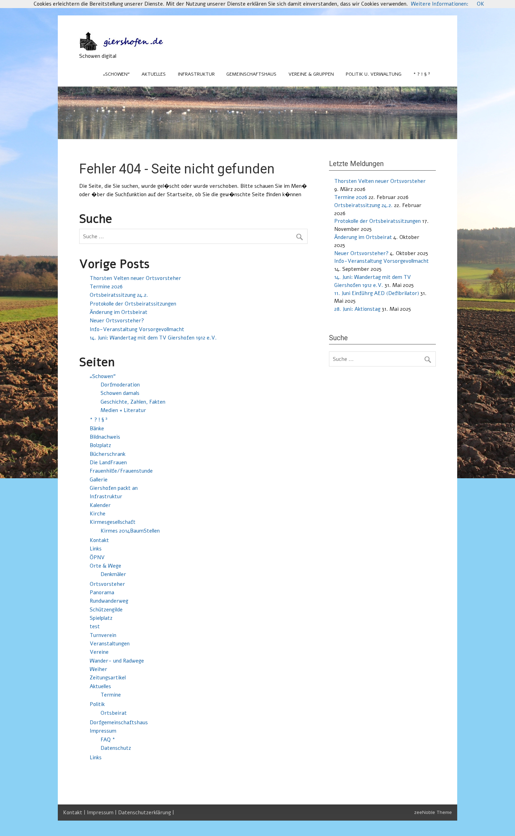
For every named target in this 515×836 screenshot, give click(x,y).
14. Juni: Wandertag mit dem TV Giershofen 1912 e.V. (153, 337)
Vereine (99, 652)
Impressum (103, 730)
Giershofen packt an (114, 488)
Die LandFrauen (108, 462)
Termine (111, 694)
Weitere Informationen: (439, 3)
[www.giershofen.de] (128, 48)
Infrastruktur (196, 74)
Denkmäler (113, 574)
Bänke (97, 428)
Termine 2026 (106, 286)
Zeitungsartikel (108, 677)
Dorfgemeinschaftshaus (119, 722)
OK (480, 3)
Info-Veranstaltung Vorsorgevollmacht (137, 329)
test (95, 626)
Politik (97, 704)
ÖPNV (97, 557)
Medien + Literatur (123, 410)
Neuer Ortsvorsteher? (117, 320)
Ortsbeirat (114, 713)
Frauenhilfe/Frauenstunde (121, 470)
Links (96, 548)
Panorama (102, 592)
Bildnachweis (105, 436)
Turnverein (103, 635)
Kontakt (99, 540)
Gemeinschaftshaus (251, 74)
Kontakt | (75, 812)
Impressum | (102, 812)
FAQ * (108, 739)
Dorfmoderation (120, 384)
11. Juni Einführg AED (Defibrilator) (376, 293)
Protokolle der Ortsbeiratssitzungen (133, 303)
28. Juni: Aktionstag (357, 309)
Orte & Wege (105, 565)
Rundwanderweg (109, 600)
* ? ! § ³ (421, 74)
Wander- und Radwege (117, 660)
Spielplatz (101, 618)
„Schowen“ (116, 74)
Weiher (98, 669)
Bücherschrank (107, 454)
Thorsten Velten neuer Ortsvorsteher (135, 278)
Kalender (100, 505)
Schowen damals (120, 393)
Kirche (97, 513)
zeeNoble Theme (433, 812)
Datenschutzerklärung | (146, 812)
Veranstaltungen (110, 643)
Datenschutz (116, 748)
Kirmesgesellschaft (113, 522)
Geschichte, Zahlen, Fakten (133, 401)
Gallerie (99, 479)
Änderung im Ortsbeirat (118, 312)
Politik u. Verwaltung (373, 74)
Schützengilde (106, 609)
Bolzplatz (100, 445)
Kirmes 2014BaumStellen (130, 530)
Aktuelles (154, 74)
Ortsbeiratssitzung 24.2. (119, 295)
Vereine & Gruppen (311, 74)
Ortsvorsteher (107, 584)
